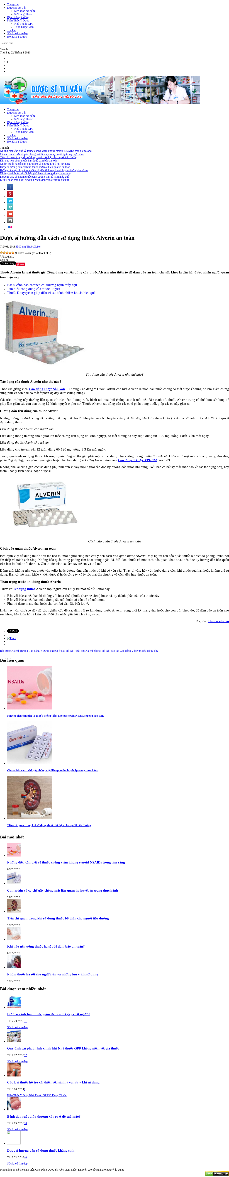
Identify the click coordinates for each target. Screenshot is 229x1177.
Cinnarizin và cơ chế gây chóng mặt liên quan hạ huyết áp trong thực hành (42, 154)
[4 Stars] (10, 252)
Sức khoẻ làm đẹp (17, 33)
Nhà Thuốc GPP (23, 23)
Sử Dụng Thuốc (23, 14)
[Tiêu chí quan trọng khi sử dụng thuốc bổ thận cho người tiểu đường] (29, 818)
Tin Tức (11, 30)
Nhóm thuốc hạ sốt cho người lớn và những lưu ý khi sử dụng (35, 163)
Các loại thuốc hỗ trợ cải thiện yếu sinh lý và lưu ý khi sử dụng (53, 1082)
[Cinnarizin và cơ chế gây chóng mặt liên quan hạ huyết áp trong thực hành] (29, 763)
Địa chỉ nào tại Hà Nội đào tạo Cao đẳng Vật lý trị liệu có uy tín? (117, 650)
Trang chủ (13, 4)
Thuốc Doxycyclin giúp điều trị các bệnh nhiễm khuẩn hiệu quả (51, 293)
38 (25, 1123)
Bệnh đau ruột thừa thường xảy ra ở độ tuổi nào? (44, 1116)
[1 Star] (1, 252)
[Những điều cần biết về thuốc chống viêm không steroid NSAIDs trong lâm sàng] (29, 708)
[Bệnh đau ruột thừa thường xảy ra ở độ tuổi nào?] (14, 1109)
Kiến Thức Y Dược (18, 20)
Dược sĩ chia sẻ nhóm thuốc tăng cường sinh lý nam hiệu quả (34, 176)
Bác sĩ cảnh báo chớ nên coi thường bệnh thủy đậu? (42, 285)
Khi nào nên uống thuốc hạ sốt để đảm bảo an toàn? (29, 160)
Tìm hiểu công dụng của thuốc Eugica (33, 289)
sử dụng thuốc (24, 589)
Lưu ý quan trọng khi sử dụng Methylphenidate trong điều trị (34, 179)
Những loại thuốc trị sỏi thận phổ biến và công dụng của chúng (35, 173)
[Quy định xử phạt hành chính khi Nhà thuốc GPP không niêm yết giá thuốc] (14, 1041)
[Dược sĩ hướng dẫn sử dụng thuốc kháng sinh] (14, 1143)
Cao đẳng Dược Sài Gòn (47, 389)
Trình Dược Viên (24, 26)
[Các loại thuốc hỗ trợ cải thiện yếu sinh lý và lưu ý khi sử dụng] (14, 1075)
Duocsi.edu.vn (218, 621)
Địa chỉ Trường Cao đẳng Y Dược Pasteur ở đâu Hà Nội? (37, 650)
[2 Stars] (4, 252)
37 (25, 1055)
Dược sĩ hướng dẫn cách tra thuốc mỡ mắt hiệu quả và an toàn (35, 166)
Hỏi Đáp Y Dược (17, 36)
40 (25, 1157)
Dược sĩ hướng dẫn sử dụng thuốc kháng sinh (40, 1150)
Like (37, 246)
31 (25, 1021)
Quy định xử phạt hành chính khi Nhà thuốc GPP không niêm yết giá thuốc (63, 1048)
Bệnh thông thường (18, 17)
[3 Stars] (7, 252)
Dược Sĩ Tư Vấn (16, 7)
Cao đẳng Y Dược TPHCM (137, 460)
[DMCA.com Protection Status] (217, 1175)
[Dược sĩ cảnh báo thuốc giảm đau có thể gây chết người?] (14, 1007)
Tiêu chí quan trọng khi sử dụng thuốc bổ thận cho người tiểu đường (38, 157)
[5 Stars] (12, 252)
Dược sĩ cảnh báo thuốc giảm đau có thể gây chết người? (48, 1014)
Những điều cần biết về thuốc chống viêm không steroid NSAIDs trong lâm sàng (46, 150)
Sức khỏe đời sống (24, 10)
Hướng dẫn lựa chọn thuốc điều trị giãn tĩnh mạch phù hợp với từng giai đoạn (44, 170)
